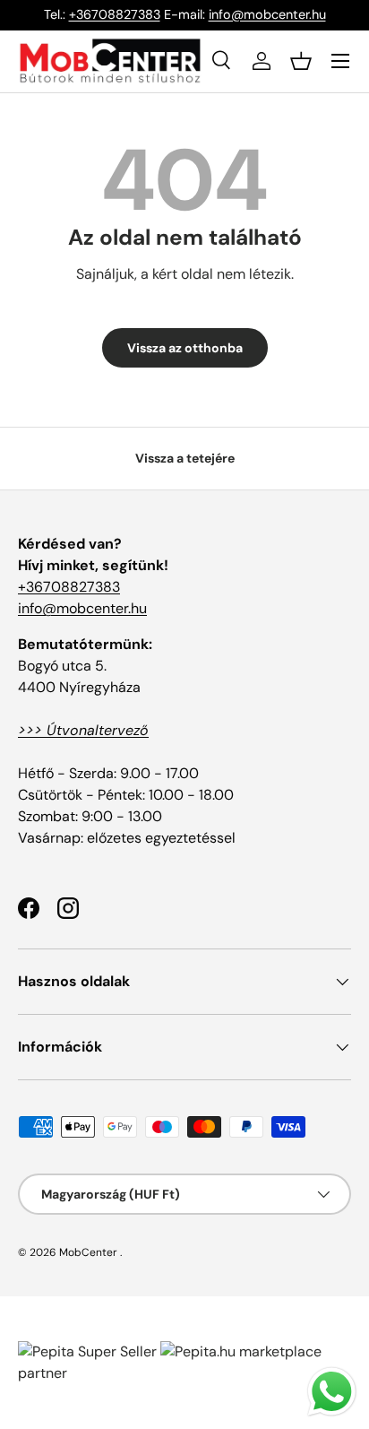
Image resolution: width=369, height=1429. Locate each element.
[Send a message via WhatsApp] (332, 1392)
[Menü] (340, 61)
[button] (301, 61)
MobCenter (88, 1252)
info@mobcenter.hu (267, 14)
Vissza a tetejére (185, 458)
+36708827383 (114, 14)
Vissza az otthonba (185, 348)
